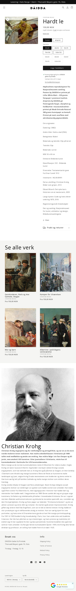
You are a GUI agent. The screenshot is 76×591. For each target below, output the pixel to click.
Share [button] (47, 220)
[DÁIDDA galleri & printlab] (53, 588)
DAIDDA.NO (13, 586)
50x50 (67, 57)
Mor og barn (10, 350)
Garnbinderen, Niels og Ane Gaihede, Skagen (17, 295)
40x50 (57, 48)
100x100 (59, 61)
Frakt (54, 30)
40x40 (58, 57)
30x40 (47, 48)
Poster (47, 40)
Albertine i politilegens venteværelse (50, 351)
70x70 (48, 61)
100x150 (58, 52)
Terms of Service (46, 546)
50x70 (66, 48)
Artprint (58, 40)
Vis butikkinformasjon (52, 82)
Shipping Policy (45, 541)
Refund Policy (44, 550)
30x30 (48, 57)
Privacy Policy (44, 555)
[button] (4, 7)
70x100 (47, 52)
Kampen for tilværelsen (50, 294)
